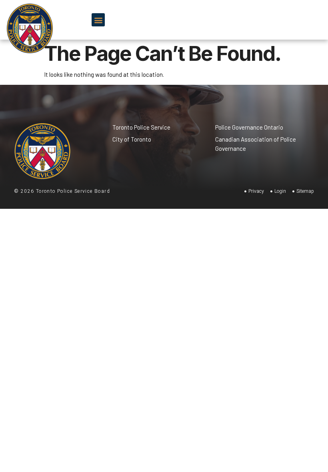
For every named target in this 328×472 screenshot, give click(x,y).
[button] (98, 19)
